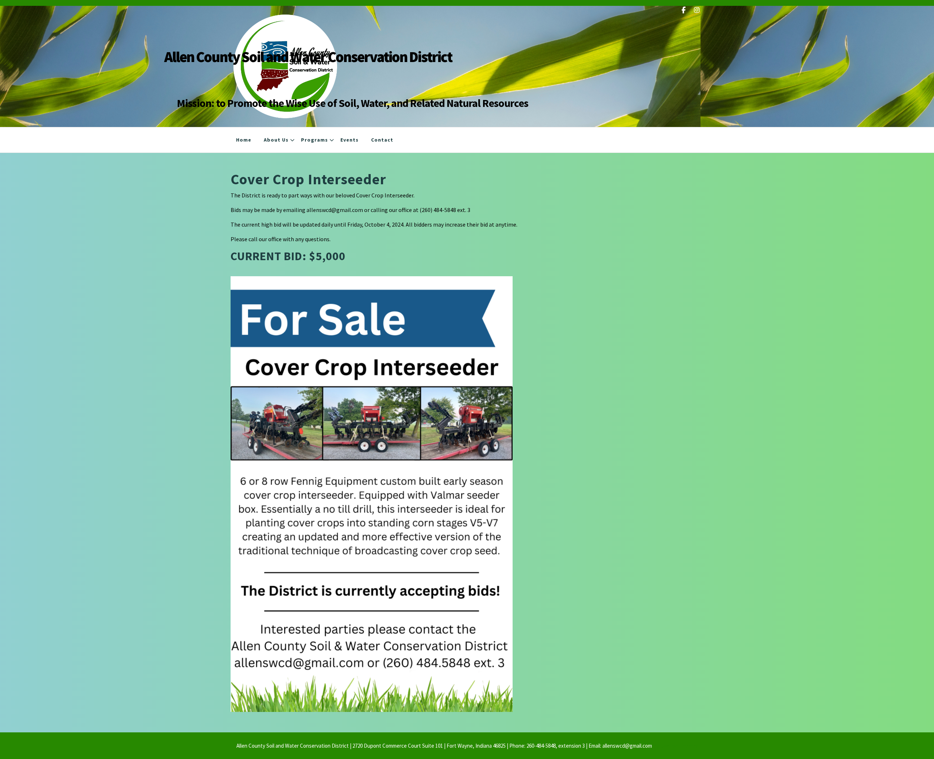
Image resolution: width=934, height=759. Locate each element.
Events (349, 139)
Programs (314, 139)
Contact (382, 139)
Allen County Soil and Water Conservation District (308, 56)
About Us (276, 139)
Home (243, 139)
